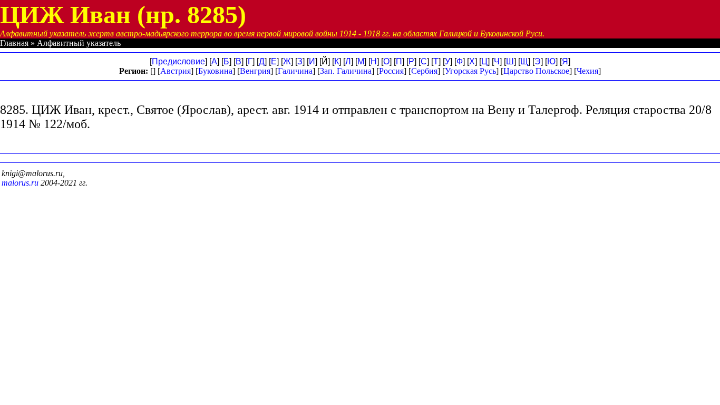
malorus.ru (20, 182)
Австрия (175, 70)
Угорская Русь (470, 70)
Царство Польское (536, 70)
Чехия (587, 70)
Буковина (215, 70)
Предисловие (178, 61)
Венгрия (255, 70)
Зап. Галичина (346, 70)
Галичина (295, 70)
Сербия (424, 70)
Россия (391, 70)
